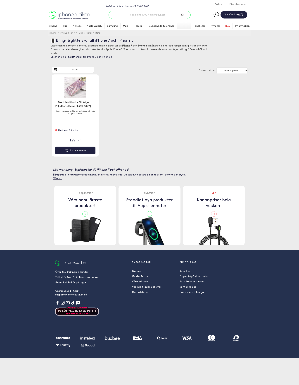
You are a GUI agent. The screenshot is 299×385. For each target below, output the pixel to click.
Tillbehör (138, 26)
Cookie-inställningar (192, 292)
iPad (64, 26)
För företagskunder (192, 282)
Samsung (112, 26)
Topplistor (199, 26)
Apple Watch (94, 26)
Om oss (136, 271)
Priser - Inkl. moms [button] (238, 4)
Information (242, 26)
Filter (75, 70)
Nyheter (215, 26)
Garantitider (140, 292)
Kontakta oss (188, 287)
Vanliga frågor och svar (146, 287)
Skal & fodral (85, 33)
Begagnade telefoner (161, 26)
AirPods (77, 26)
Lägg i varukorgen (77, 150)
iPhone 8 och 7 (67, 33)
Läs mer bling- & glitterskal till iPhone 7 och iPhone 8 (81, 57)
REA (227, 26)
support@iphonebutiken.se (71, 295)
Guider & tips (140, 276)
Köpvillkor (186, 271)
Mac (125, 26)
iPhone (53, 26)
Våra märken (140, 282)
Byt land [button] (219, 4)
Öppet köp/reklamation (194, 276)
